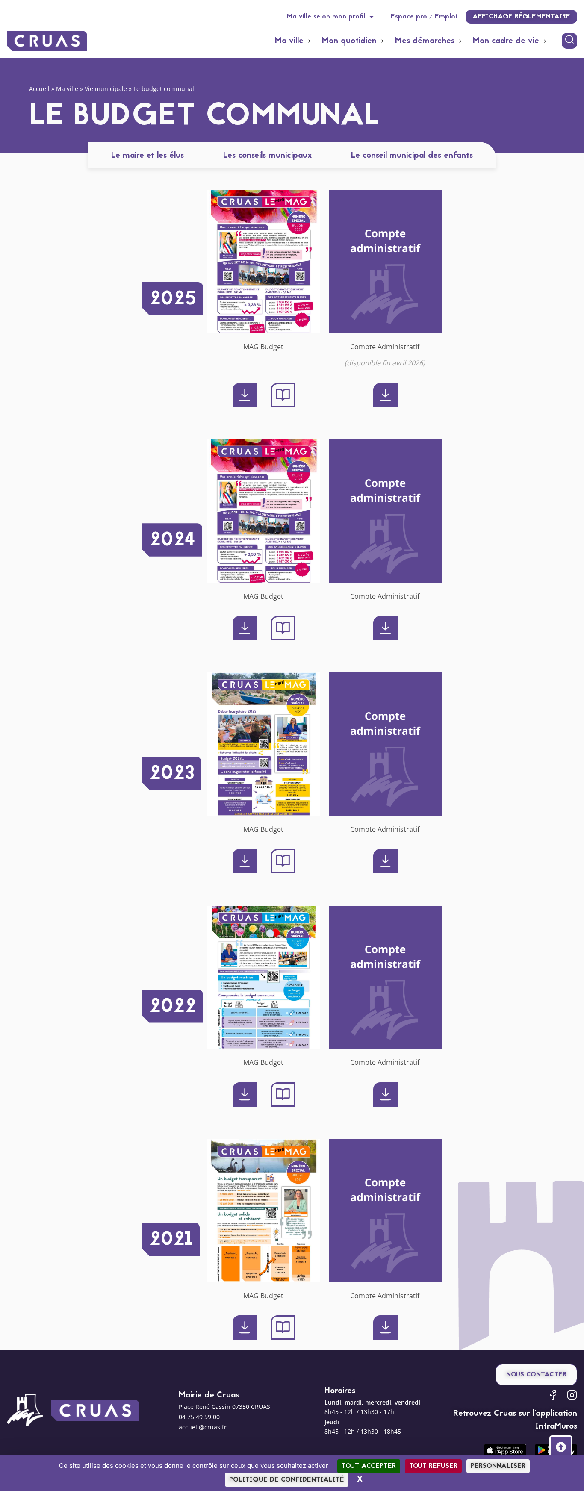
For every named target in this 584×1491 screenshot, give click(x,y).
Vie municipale (106, 89)
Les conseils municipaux (267, 155)
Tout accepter (369, 1466)
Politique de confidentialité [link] (286, 1480)
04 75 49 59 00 (199, 1417)
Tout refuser (433, 1466)
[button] (294, 41)
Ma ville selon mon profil (326, 17)
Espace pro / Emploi (424, 17)
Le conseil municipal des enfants (412, 155)
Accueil (39, 89)
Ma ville (67, 89)
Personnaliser (498, 1466)
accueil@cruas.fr (203, 1427)
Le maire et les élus (147, 155)
